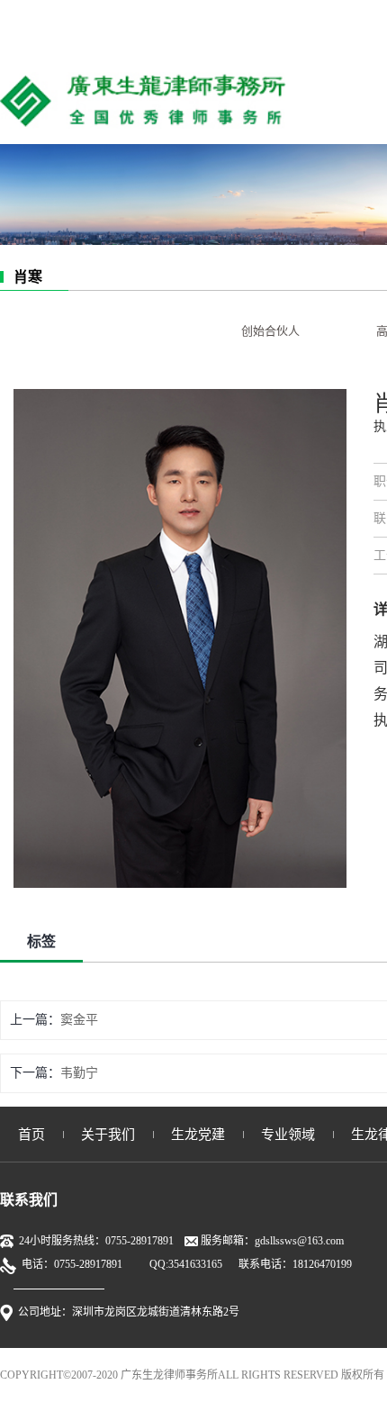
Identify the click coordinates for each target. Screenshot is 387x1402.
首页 (31, 1134)
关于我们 (108, 1134)
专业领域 (288, 1134)
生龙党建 (198, 1134)
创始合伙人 (270, 331)
